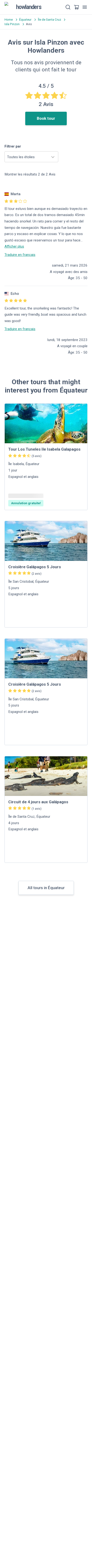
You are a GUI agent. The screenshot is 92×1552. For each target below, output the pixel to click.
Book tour (46, 118)
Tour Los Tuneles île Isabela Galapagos (44, 449)
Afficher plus (14, 246)
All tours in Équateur (46, 887)
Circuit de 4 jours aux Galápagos (38, 801)
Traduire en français (19, 255)
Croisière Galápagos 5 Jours (34, 566)
